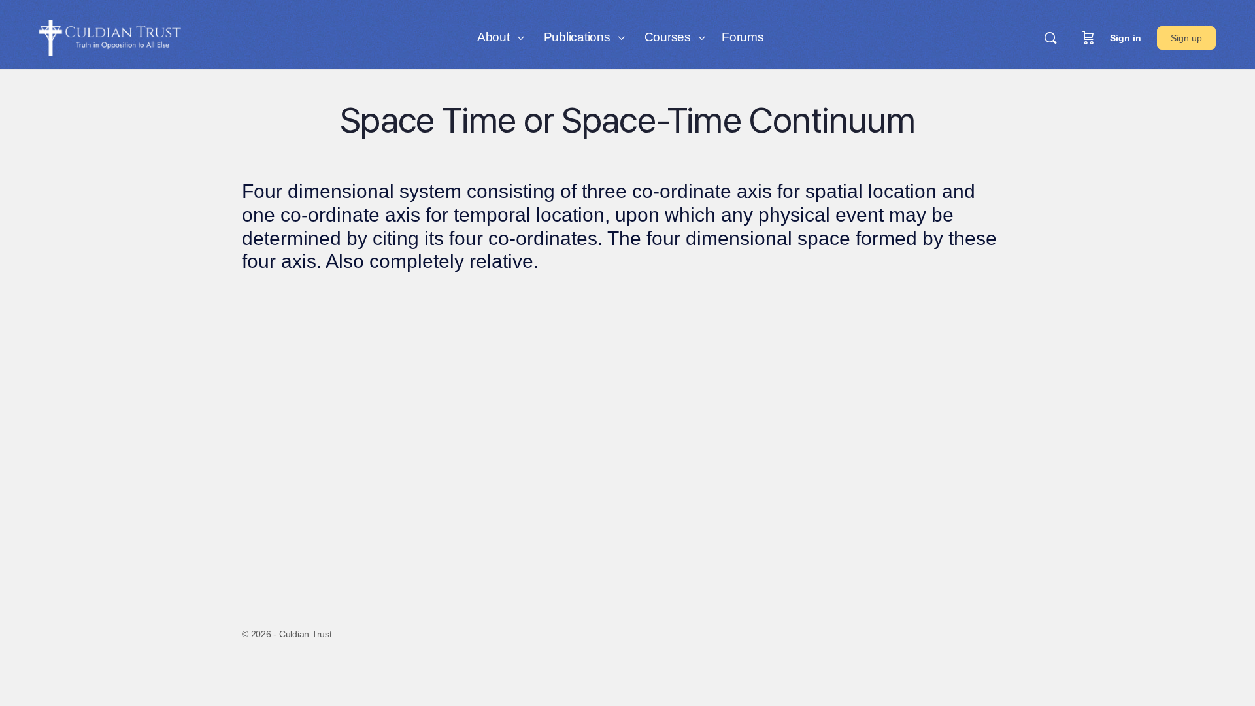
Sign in (1125, 38)
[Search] (1050, 38)
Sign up (1186, 38)
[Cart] (1088, 38)
